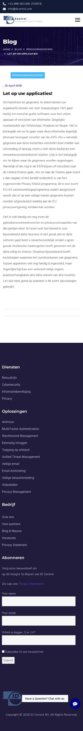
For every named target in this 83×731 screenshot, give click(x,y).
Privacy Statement (31, 584)
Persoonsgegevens (39, 49)
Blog (18, 49)
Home (6, 49)
